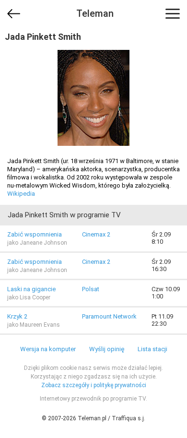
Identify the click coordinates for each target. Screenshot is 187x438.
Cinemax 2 (96, 234)
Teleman (95, 13)
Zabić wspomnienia (34, 234)
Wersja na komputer (48, 349)
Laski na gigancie (31, 289)
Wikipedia (21, 193)
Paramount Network (109, 316)
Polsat (90, 289)
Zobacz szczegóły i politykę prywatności (93, 385)
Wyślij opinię (106, 349)
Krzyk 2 (17, 316)
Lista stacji (152, 349)
